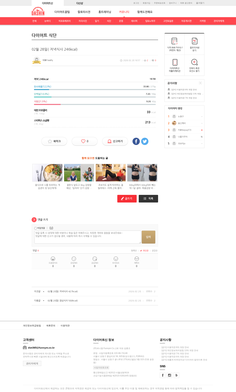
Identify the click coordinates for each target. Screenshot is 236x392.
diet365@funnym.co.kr (41, 347)
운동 (121, 21)
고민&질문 (168, 21)
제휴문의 (50, 325)
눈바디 (47, 21)
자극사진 (83, 21)
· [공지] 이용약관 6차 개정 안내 (174, 356)
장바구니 (173, 3)
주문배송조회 (159, 3)
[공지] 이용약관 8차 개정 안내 (184, 90)
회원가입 (146, 3)
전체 (34, 21)
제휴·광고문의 (186, 3)
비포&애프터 (65, 21)
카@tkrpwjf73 (184, 130)
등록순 (134, 251)
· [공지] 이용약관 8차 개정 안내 (174, 347)
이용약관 (65, 325)
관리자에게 (219, 21)
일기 (97, 21)
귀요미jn (181, 144)
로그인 (136, 3)
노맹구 (181, 117)
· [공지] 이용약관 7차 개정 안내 (174, 353)
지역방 (203, 21)
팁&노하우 (150, 21)
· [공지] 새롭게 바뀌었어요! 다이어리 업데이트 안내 (183, 360)
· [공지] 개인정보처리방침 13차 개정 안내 (179, 350)
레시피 (134, 21)
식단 (109, 21)
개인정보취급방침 (32, 325)
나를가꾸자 (182, 137)
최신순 (146, 251)
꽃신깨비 (182, 123)
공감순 (155, 251)
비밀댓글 (41, 228)
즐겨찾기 (200, 3)
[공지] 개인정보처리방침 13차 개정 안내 (187, 94)
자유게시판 (186, 21)
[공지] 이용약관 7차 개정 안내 (184, 98)
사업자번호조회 (101, 367)
